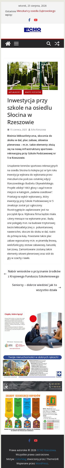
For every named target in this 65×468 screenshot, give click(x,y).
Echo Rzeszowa (38, 129)
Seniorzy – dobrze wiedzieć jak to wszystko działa (34, 287)
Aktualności (14, 92)
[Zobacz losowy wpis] (57, 43)
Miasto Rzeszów (33, 92)
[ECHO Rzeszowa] (8, 43)
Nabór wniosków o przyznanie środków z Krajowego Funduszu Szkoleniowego (34, 273)
